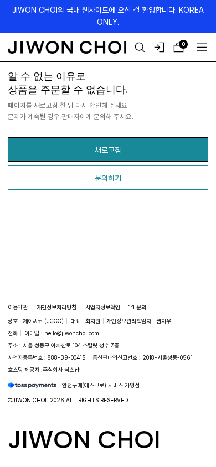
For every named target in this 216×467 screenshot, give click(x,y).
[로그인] (159, 47)
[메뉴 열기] (202, 47)
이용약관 (18, 307)
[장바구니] (178, 47)
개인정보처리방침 (56, 307)
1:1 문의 (137, 307)
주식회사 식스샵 (61, 369)
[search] (140, 47)
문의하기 (108, 178)
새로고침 (108, 149)
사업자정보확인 (102, 307)
